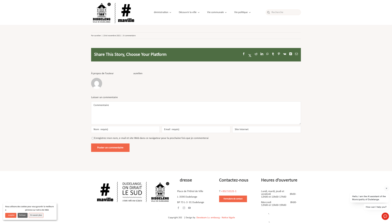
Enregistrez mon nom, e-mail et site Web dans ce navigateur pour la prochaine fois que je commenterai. (151, 138)
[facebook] (178, 208)
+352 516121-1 (228, 191)
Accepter (11, 215)
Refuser (22, 215)
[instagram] (184, 208)
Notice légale (228, 217)
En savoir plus (36, 215)
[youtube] (189, 208)
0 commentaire (129, 36)
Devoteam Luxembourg (208, 217)
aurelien (97, 36)
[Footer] (133, 180)
